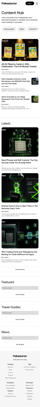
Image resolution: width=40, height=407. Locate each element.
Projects (29, 391)
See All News (20, 344)
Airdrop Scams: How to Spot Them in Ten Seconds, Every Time (20, 207)
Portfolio (29, 396)
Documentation (10, 385)
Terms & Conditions (30, 367)
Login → (30, 3)
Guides (22, 29)
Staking (29, 399)
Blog (10, 370)
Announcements (9, 29)
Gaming (10, 393)
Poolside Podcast (10, 396)
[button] (36, 3)
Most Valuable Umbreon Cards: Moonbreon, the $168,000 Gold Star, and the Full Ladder (16, 81)
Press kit (10, 375)
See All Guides (20, 294)
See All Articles (20, 269)
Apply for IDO (30, 385)
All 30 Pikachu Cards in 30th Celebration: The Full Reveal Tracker (19, 65)
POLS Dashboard (10, 378)
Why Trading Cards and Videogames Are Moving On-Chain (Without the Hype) (19, 253)
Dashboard (29, 393)
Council (10, 372)
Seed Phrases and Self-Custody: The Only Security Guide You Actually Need (20, 161)
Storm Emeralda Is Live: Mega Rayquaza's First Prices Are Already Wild (16, 99)
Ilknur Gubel (5, 69)
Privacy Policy (29, 370)
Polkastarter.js (10, 388)
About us (10, 367)
